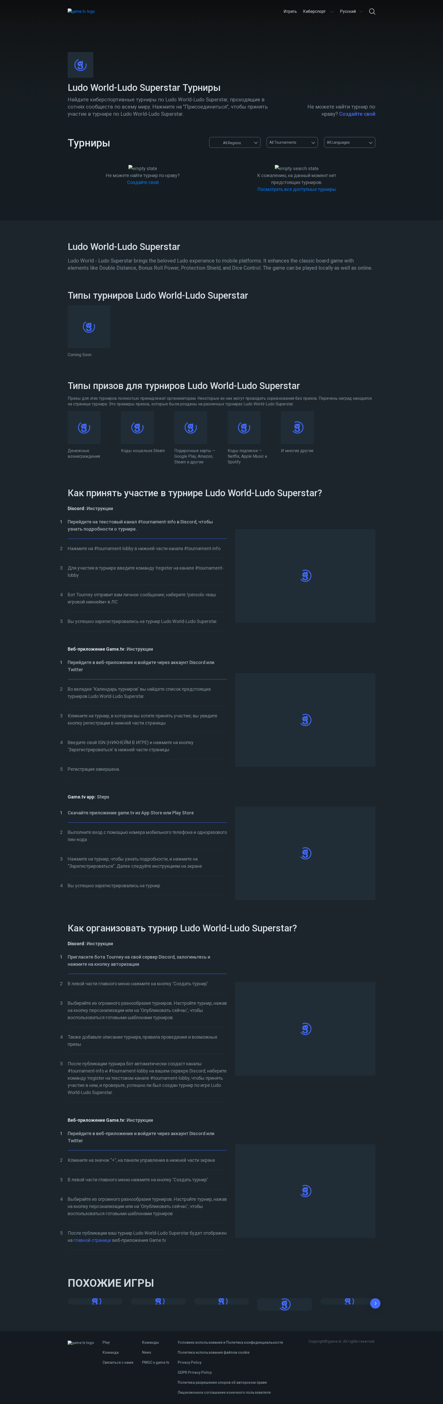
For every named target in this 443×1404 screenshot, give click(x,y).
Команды (150, 1342)
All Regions (232, 143)
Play (106, 1342)
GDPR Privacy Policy (195, 1372)
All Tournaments (282, 142)
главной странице (92, 1240)
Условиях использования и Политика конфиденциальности (230, 1342)
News (146, 1352)
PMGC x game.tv (155, 1362)
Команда (111, 1352)
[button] (375, 1304)
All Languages (338, 142)
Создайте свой (357, 114)
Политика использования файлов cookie (213, 1352)
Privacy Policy (190, 1362)
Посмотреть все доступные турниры (296, 189)
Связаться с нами (118, 1362)
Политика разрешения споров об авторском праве (222, 1382)
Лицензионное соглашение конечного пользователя (224, 1392)
